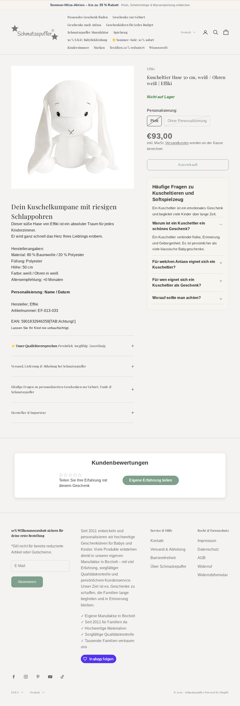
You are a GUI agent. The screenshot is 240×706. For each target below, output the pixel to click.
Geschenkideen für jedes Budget (130, 25)
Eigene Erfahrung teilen (150, 480)
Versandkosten (177, 143)
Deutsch (186, 32)
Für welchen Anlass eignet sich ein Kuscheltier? (183, 264)
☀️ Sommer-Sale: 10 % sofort (133, 40)
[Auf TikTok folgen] (62, 676)
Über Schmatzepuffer (168, 566)
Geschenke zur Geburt (129, 17)
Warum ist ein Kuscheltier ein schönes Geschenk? (178, 226)
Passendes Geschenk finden (88, 17)
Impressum (207, 541)
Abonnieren (27, 582)
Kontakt (156, 541)
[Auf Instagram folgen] (25, 676)
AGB (202, 558)
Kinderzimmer (78, 47)
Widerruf (205, 566)
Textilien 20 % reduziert (127, 47)
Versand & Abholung (167, 549)
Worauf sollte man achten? (176, 298)
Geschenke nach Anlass (84, 25)
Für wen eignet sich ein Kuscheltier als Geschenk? (176, 282)
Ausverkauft (187, 165)
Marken (99, 47)
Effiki (151, 69)
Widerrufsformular (213, 575)
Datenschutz (208, 549)
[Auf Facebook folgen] (13, 676)
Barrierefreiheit (163, 558)
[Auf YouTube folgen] (50, 676)
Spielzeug (120, 32)
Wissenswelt (158, 47)
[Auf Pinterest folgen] (38, 676)
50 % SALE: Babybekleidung (87, 40)
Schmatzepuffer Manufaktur (88, 32)
